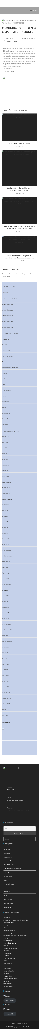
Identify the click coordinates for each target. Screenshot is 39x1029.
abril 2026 (5, 459)
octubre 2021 (6, 704)
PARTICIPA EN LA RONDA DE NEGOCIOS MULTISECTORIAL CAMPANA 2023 (19, 227)
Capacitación (6, 350)
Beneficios (5, 345)
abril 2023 (5, 601)
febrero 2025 (6, 539)
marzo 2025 (5, 533)
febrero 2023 (6, 613)
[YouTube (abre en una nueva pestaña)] (24, 3)
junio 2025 (5, 516)
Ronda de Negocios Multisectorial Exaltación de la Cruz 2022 (19, 189)
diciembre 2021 (6, 692)
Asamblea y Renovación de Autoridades (17, 920)
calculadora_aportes (10, 933)
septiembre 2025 (7, 499)
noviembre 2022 (7, 630)
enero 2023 (5, 618)
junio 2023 (5, 590)
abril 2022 (5, 670)
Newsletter (7, 968)
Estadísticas (7, 953)
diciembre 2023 (6, 584)
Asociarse (7, 925)
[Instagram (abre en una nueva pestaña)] (18, 3)
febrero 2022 (6, 681)
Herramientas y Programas (10, 367)
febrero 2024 (6, 573)
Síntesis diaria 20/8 (7, 310)
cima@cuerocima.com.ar (15, 800)
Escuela (6, 951)
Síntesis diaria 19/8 (7, 316)
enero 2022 (5, 687)
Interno (6, 966)
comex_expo (8, 940)
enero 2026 (5, 476)
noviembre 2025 (7, 488)
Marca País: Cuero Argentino (19, 143)
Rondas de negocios (10, 979)
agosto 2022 (5, 647)
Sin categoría (6, 413)
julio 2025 (5, 510)
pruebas (6, 973)
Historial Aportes (9, 958)
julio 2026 (5, 442)
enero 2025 (5, 544)
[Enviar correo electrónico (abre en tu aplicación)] (26, 3)
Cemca (6, 938)
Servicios (6, 981)
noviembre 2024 (7, 556)
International (8, 963)
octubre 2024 (6, 562)
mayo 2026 (5, 453)
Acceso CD (7, 918)
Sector (31, 38)
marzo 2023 (5, 607)
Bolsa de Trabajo (9, 930)
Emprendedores (7, 362)
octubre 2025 (6, 493)
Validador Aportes (10, 986)
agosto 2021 (5, 709)
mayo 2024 (5, 567)
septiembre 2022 (7, 641)
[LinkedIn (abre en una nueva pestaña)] (21, 3)
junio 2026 (5, 448)
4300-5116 (10, 790)
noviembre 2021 (7, 698)
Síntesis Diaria (6, 419)
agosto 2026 (5, 436)
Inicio (5, 961)
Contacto (6, 945)
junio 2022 (5, 658)
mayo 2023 (5, 596)
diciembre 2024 (6, 550)
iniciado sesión (19, 274)
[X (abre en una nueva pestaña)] (12, 3)
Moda (4, 385)
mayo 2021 (5, 715)
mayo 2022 (5, 664)
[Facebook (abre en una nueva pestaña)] (15, 3)
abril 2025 (5, 527)
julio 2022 (5, 653)
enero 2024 (5, 579)
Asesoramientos (9, 923)
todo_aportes (8, 984)
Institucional (22, 38)
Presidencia (5, 402)
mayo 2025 (5, 522)
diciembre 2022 (6, 624)
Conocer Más (10, 1000)
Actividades (5, 339)
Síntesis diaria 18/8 (7, 321)
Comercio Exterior (7, 356)
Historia (4, 373)
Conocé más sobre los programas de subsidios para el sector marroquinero (19, 257)
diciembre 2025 (6, 482)
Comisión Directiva (10, 943)
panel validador (9, 971)
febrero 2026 (6, 471)
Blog (5, 928)
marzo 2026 (5, 465)
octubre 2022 (6, 635)
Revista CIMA (8, 976)
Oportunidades (6, 390)
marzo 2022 (5, 675)
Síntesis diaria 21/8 (7, 304)
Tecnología (5, 424)
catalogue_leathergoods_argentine (15, 935)
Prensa (4, 396)
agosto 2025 (5, 505)
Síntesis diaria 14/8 (7, 327)
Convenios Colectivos (11, 948)
